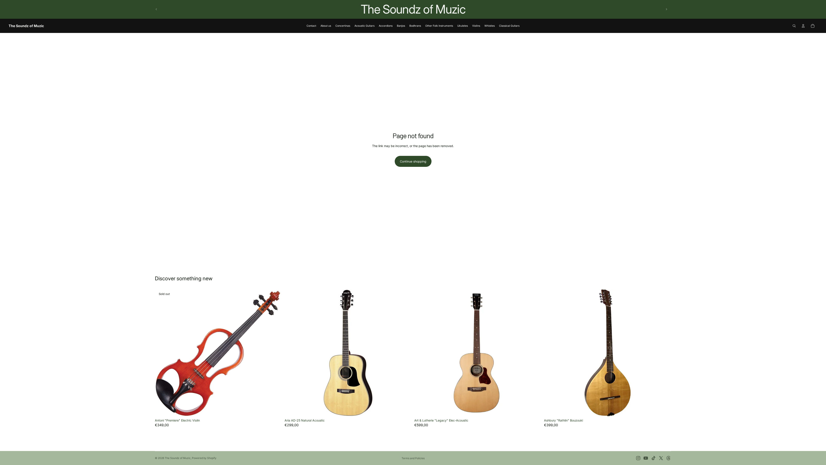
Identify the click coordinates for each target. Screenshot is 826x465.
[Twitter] (661, 458)
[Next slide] (666, 9)
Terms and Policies (413, 458)
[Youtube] (645, 458)
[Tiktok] (653, 458)
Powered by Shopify (204, 458)
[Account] (803, 26)
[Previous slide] (156, 9)
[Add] (405, 410)
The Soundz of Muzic (178, 458)
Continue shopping (413, 161)
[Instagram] (638, 458)
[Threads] (668, 458)
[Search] (794, 26)
